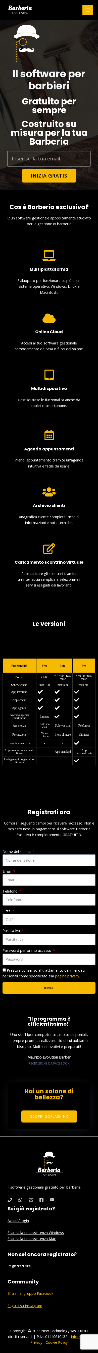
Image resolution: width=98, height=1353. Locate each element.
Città (7, 910)
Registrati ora (19, 1265)
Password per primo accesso (27, 950)
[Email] (31, 1200)
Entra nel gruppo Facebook (30, 1293)
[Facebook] (41, 1200)
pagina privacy (67, 975)
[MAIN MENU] (87, 10)
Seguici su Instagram (25, 1305)
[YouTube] (52, 1200)
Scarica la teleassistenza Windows (36, 1232)
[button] (49, 1116)
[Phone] (10, 1200)
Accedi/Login (18, 1220)
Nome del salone (17, 851)
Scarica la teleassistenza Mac (32, 1238)
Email (7, 871)
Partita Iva (12, 930)
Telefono (11, 891)
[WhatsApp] (20, 1200)
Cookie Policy (57, 1342)
